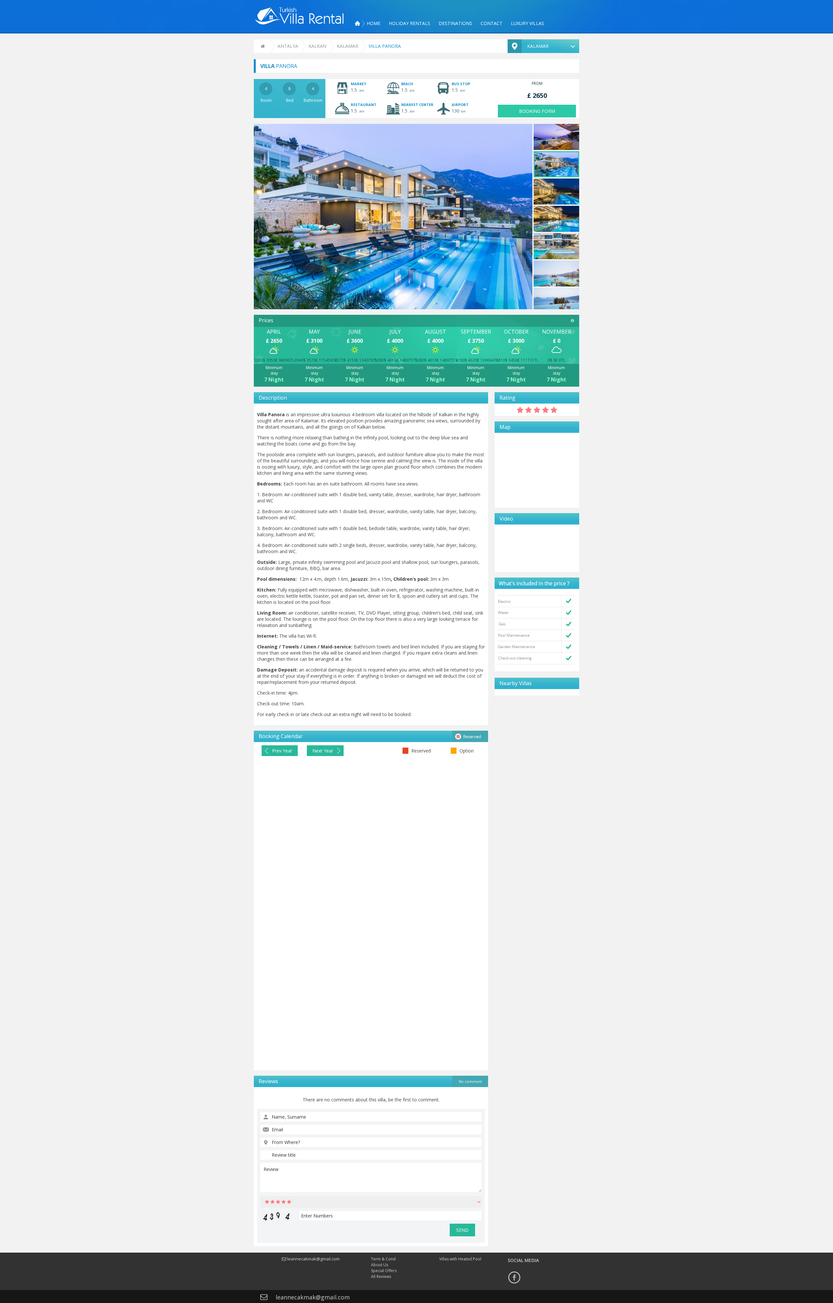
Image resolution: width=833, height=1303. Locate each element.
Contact (491, 23)
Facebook (514, 1277)
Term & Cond (383, 1259)
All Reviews (381, 1276)
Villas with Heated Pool (460, 1259)
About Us (379, 1265)
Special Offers (384, 1270)
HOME (373, 23)
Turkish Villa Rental (299, 16)
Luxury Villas (527, 23)
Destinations (455, 23)
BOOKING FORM (537, 111)
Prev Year (282, 751)
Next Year (322, 751)
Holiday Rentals (409, 23)
